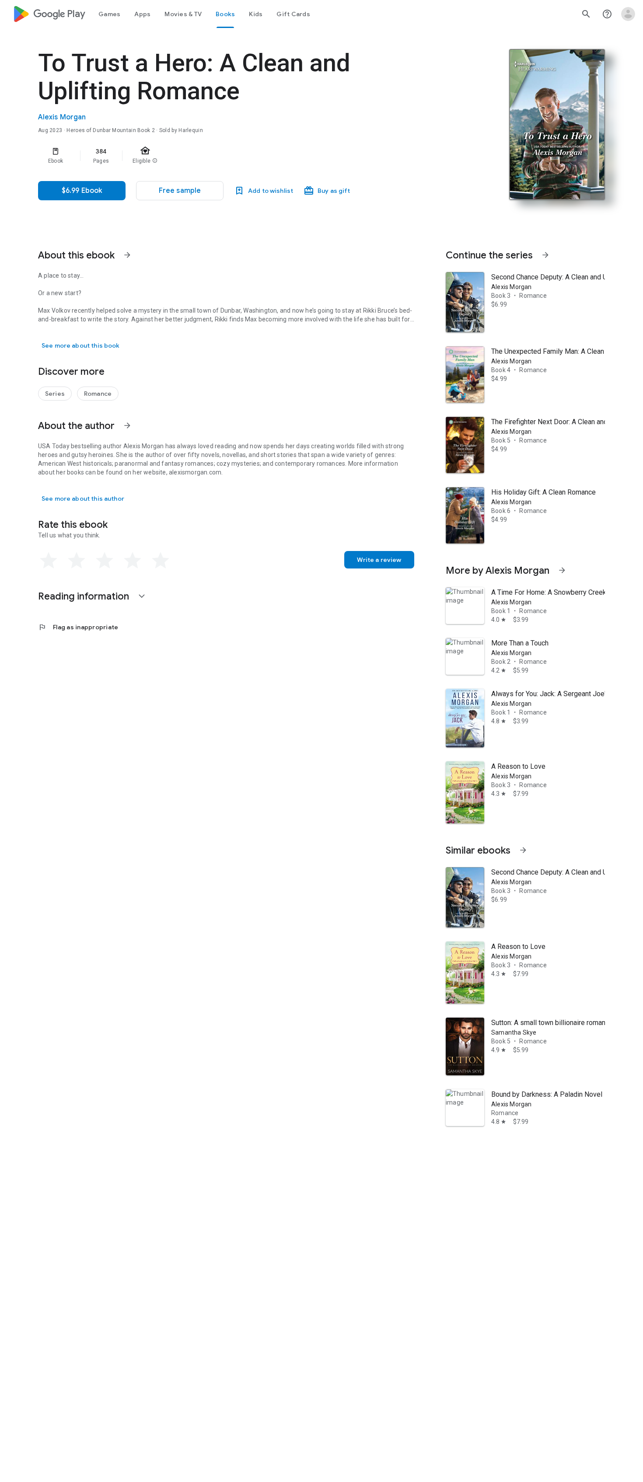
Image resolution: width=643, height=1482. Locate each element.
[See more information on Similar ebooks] (523, 850)
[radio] (48, 560)
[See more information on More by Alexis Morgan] (562, 570)
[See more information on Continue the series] (545, 254)
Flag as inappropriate (78, 627)
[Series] (55, 393)
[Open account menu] (628, 13)
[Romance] (98, 393)
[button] (180, 190)
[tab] (109, 14)
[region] (213, 155)
